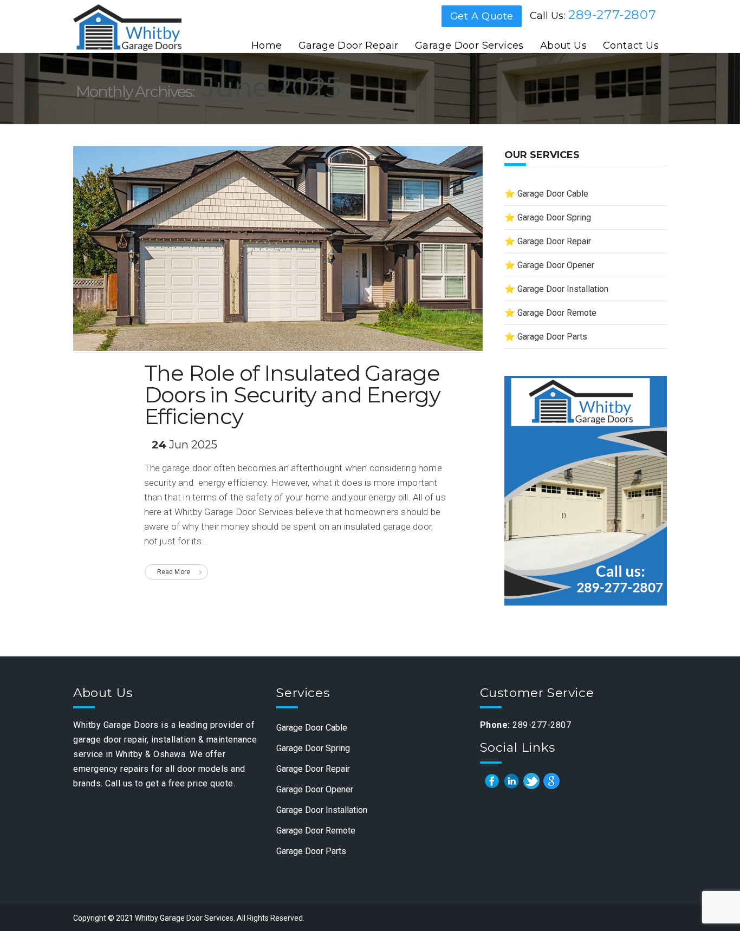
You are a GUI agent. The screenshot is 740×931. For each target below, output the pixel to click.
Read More (174, 572)
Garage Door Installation (562, 289)
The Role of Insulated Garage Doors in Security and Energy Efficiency (292, 394)
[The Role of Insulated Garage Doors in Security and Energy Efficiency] (278, 253)
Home (266, 45)
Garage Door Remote (556, 313)
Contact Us (631, 45)
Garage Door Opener (555, 265)
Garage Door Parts (552, 336)
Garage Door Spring (554, 217)
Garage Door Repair (348, 45)
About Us (563, 45)
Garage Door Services (469, 45)
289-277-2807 (612, 14)
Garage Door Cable (552, 193)
